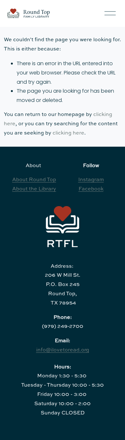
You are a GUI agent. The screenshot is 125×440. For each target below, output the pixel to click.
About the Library (34, 189)
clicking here (68, 133)
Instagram (91, 179)
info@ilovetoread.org (62, 350)
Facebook (91, 189)
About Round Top (34, 179)
